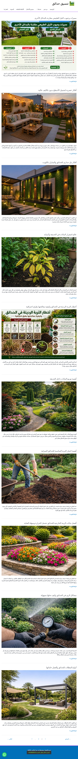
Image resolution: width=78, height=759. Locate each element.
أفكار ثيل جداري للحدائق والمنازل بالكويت (59, 162)
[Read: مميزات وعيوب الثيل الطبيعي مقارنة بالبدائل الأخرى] (39, 45)
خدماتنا (39, 9)
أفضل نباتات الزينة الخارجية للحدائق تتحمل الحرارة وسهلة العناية (50, 523)
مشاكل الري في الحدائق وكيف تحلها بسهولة (58, 595)
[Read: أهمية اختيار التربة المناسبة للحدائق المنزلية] (39, 478)
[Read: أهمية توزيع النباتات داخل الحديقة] (39, 406)
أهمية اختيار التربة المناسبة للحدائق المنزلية (58, 451)
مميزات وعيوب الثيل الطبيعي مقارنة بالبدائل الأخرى (55, 18)
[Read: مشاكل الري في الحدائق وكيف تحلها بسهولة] (39, 623)
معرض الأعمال (30, 9)
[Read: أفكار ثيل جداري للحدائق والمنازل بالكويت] (39, 190)
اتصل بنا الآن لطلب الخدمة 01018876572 (39, 752)
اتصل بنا (6, 9)
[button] (4, 740)
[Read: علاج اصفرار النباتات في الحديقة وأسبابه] (39, 262)
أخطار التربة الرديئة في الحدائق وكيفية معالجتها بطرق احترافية (51, 306)
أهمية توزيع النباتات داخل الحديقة (63, 378)
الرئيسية (52, 9)
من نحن (45, 9)
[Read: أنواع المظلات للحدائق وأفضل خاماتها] (39, 695)
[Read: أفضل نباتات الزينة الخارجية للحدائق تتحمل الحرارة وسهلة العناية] (39, 551)
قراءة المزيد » (72, 81)
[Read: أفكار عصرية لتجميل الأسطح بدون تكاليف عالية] (39, 118)
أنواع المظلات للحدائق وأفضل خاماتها (61, 667)
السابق (67, 739)
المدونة (12, 9)
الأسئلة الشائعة (20, 9)
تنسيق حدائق (60, 3)
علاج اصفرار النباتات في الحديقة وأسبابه (60, 234)
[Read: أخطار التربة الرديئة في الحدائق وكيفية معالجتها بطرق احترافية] (39, 334)
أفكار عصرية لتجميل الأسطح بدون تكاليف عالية (57, 90)
